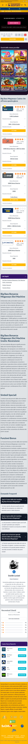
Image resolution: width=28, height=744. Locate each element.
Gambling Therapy (19, 737)
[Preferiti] (21, 5)
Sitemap (23, 735)
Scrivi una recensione (14, 618)
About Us (3, 735)
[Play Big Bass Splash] (7, 83)
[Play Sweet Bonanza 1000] (7, 56)
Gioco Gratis (14, 23)
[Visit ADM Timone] (4, 717)
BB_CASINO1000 (14, 200)
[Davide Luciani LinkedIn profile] (14, 571)
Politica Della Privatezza (13, 735)
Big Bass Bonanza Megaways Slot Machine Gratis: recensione (13, 281)
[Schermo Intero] (16, 35)
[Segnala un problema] (25, 35)
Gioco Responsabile (8, 737)
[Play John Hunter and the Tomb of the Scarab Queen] (7, 70)
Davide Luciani (14, 576)
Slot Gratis (8, 11)
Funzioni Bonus (6, 288)
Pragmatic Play (20, 18)
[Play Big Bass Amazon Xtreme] (20, 83)
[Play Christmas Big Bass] (20, 70)
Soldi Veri (12, 39)
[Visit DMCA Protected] (13, 721)
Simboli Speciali (6, 285)
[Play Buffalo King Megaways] (20, 56)
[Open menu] (2, 5)
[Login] (6, 5)
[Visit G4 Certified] (22, 726)
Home (2, 11)
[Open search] (25, 5)
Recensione (22, 649)
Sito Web (14, 130)
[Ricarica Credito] (19, 35)
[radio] (2, 34)
